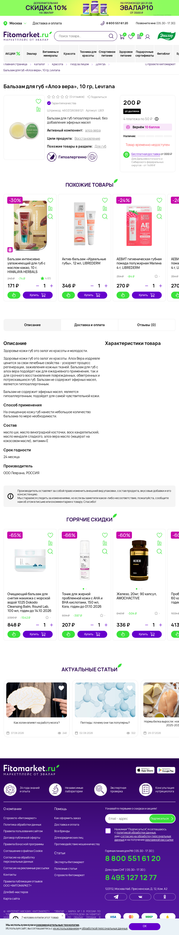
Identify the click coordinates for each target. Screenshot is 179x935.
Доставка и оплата (47, 23)
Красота (69, 54)
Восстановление (87, 138)
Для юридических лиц (68, 838)
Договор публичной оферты (21, 838)
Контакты (9, 875)
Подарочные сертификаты (144, 53)
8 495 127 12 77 (131, 877)
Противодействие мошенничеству (77, 844)
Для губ (100, 146)
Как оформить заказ (67, 818)
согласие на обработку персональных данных (142, 838)
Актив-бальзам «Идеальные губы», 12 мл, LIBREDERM (84, 261)
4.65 (48, 278)
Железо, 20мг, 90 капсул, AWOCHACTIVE (137, 596)
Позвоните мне (156, 23)
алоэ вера (93, 130)
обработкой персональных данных (104, 928)
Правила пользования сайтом (23, 831)
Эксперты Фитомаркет (69, 862)
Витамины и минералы (51, 53)
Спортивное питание (107, 53)
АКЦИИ (10, 54)
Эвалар (32, 54)
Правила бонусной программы (23, 844)
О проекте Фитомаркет (160, 64)
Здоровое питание (126, 53)
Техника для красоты (88, 53)
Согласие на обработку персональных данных (19, 859)
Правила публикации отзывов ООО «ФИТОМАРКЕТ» (22, 883)
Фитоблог (163, 54)
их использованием (66, 928)
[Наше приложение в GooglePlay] (166, 770)
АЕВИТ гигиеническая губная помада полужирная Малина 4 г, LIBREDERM (139, 263)
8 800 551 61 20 (117, 23)
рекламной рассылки (159, 840)
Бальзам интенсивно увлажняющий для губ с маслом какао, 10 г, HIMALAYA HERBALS (26, 265)
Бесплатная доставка (145, 154)
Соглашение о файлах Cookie (23, 851)
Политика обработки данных (22, 825)
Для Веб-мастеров (15, 892)
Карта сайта (11, 899)
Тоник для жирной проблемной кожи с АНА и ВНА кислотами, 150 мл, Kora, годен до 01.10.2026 (82, 600)
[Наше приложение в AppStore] (145, 770)
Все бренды (62, 831)
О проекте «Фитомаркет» (20, 818)
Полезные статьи (65, 869)
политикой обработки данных (136, 832)
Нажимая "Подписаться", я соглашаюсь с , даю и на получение (143, 834)
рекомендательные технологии (57, 925)
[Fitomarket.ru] (27, 36)
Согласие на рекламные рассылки (26, 868)
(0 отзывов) (77, 96)
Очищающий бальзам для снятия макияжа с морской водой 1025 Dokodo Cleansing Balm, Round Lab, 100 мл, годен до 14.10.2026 (29, 602)
